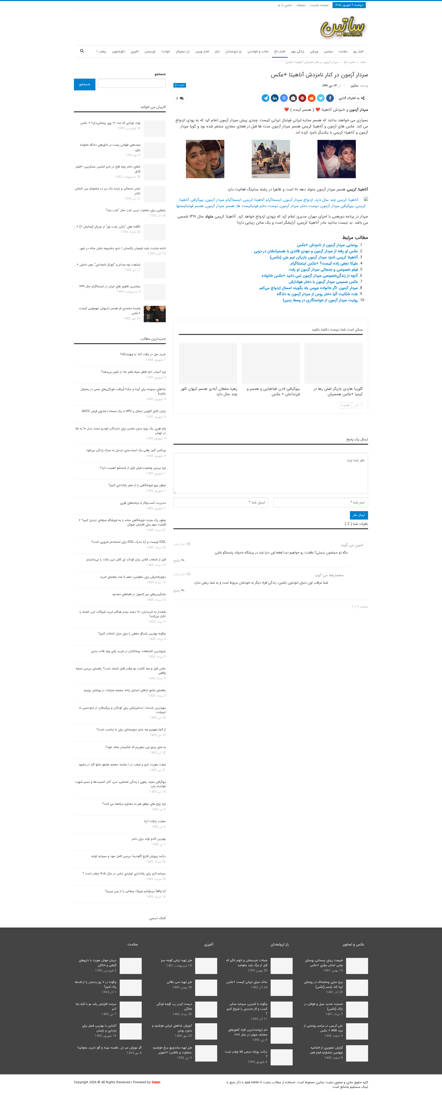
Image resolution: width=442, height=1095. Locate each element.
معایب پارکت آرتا (155, 821)
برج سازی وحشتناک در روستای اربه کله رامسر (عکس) (323, 984)
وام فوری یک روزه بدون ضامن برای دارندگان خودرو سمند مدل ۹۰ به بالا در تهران (120, 430)
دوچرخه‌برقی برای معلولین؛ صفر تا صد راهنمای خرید (133, 576)
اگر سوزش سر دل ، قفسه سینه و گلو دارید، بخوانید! (109, 1047)
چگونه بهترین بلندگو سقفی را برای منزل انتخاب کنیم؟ (132, 633)
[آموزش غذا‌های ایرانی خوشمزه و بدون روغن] (206, 1031)
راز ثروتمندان (233, 51)
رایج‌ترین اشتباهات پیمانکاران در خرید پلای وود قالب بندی (128, 651)
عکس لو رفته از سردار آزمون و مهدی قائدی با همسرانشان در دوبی (306, 251)
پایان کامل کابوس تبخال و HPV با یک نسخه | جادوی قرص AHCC (124, 411)
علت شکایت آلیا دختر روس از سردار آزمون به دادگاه (317, 294)
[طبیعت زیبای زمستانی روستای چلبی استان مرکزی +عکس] (357, 966)
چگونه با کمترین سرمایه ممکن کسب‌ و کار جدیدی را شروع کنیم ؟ (247, 1009)
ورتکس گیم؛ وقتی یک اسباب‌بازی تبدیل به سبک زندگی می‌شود (126, 450)
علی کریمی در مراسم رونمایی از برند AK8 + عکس (323, 1028)
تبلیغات (301, 5)
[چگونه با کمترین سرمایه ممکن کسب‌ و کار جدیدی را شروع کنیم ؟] (282, 1010)
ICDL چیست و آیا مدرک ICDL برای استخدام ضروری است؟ (128, 541)
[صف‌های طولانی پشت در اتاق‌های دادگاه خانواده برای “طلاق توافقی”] (155, 150)
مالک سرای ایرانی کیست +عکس (246, 982)
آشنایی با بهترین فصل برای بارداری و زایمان (99, 1028)
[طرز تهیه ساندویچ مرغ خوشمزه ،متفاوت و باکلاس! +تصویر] (206, 1053)
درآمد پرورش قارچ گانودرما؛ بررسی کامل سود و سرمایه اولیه (128, 856)
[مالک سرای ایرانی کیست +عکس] (282, 988)
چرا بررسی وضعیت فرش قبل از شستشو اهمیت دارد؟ (133, 467)
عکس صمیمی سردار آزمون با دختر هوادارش (323, 282)
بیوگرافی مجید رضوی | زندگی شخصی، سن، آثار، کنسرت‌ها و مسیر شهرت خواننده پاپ (120, 784)
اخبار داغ (279, 51)
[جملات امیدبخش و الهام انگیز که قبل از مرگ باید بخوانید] (282, 966)
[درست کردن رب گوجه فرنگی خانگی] (206, 1010)
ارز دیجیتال (183, 51)
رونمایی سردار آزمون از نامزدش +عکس (327, 245)
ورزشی (314, 51)
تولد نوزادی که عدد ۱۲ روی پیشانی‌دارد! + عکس (110, 123)
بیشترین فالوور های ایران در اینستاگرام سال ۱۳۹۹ (109, 286)
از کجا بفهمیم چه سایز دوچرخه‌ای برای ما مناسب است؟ (131, 729)
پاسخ (177, 560)
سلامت (343, 51)
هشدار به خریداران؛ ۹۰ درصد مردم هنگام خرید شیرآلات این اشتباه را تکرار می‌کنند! (123, 614)
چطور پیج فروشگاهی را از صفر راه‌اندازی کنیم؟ (137, 485)
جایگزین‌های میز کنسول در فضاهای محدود (139, 594)
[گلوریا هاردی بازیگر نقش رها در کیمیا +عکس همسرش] (333, 363)
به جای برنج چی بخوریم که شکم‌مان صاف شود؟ (135, 747)
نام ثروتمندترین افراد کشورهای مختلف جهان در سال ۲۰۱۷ (247, 1032)
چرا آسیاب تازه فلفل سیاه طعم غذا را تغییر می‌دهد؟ (133, 371)
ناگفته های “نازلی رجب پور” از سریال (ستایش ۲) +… (107, 226)
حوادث (165, 51)
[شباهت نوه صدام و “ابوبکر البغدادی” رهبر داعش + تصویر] (155, 270)
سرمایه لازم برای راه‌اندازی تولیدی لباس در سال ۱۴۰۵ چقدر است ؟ (124, 873)
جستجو (160, 74)
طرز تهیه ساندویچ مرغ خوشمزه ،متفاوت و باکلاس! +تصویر (172, 1050)
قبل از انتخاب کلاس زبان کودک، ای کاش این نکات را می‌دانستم (126, 559)
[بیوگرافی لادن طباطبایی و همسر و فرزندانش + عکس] (271, 363)
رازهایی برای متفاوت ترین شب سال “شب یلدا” (136, 210)
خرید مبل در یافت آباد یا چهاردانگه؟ (143, 354)
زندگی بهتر (297, 51)
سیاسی (328, 51)
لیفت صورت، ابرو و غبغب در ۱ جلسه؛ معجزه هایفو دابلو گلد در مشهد (122, 764)
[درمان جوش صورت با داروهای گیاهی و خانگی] (131, 966)
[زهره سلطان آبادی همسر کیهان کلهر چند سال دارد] (208, 363)
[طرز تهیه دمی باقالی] (206, 988)
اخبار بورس (202, 51)
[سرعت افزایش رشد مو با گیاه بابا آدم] (131, 1010)
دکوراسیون (118, 51)
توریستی (150, 51)
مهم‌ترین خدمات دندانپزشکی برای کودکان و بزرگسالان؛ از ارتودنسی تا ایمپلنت (122, 710)
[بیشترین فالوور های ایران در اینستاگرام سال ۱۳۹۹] (155, 292)
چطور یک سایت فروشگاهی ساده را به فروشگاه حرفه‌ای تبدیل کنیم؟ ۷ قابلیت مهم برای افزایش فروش (122, 522)
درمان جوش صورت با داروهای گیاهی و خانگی (97, 963)
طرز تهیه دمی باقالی (179, 982)
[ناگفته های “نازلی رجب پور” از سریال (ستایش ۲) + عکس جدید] (155, 232)
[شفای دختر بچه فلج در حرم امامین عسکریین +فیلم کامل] (155, 172)
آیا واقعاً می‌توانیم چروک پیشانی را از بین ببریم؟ (135, 891)
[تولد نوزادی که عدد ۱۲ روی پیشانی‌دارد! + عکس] (155, 129)
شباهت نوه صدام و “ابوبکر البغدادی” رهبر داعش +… (107, 264)
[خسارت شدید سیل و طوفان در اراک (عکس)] (357, 1010)
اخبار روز (358, 51)
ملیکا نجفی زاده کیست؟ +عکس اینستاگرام (324, 263)
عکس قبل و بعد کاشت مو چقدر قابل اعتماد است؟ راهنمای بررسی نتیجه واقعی (121, 670)
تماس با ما (285, 5)
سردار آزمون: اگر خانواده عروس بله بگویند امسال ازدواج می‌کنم (309, 288)
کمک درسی (157, 918)
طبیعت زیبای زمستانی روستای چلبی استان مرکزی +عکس (324, 963)
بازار (217, 51)
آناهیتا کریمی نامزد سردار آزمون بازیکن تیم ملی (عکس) (314, 257)
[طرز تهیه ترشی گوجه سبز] (206, 966)
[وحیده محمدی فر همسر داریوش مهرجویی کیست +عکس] (155, 314)
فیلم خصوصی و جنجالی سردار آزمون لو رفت (323, 270)
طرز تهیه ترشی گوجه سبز (176, 960)
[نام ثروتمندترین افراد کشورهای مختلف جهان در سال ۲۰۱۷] (282, 1035)
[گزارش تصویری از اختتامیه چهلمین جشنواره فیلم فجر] (357, 1053)
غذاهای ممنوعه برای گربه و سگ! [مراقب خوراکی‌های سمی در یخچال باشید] (123, 391)
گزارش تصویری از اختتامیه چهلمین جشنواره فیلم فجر (326, 1050)
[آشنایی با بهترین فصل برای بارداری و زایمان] (131, 1031)
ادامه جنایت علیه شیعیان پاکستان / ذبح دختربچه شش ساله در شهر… (122, 248)
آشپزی (135, 51)
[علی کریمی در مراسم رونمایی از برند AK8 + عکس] (357, 1031)
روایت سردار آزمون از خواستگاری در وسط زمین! (320, 300)
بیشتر (103, 51)
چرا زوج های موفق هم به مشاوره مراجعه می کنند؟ (134, 803)
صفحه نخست (319, 5)
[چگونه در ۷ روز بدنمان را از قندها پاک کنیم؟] (131, 988)
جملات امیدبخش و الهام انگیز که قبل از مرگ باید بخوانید (246, 963)
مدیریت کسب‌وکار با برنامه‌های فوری (143, 502)
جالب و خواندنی (258, 51)
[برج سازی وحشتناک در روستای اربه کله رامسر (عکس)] (357, 988)
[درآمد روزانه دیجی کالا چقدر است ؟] (282, 1057)
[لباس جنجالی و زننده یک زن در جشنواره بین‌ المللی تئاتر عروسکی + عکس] (155, 194)
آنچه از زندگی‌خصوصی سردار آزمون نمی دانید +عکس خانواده (310, 276)
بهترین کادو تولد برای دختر (149, 838)
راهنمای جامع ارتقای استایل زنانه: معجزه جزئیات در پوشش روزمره (125, 690)
